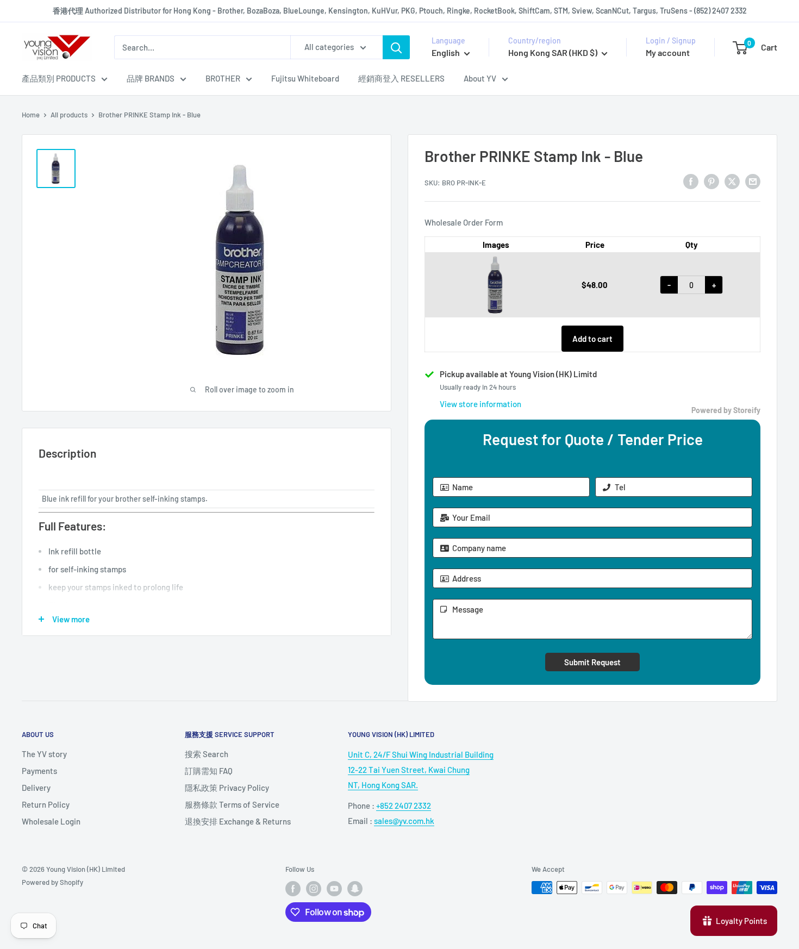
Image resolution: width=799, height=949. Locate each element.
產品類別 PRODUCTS (59, 78)
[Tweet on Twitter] (732, 181)
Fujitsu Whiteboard (305, 78)
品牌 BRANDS (150, 78)
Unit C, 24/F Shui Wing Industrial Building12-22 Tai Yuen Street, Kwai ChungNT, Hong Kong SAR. (421, 770)
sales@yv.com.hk (404, 821)
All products (69, 114)
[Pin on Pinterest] (711, 181)
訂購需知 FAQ (209, 771)
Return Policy (46, 804)
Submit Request (592, 662)
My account (668, 52)
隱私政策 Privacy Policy (227, 787)
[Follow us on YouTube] (334, 888)
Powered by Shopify (52, 882)
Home (31, 114)
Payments (39, 771)
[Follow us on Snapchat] (355, 888)
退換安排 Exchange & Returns (238, 821)
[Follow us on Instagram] (313, 888)
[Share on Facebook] (690, 181)
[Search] (396, 47)
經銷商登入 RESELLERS (401, 78)
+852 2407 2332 (403, 805)
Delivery (36, 787)
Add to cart (592, 339)
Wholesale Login (51, 821)
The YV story (44, 754)
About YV (480, 78)
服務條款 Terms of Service (232, 804)
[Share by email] (752, 181)
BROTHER (222, 78)
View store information (480, 404)
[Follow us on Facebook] (293, 888)
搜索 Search (206, 754)
